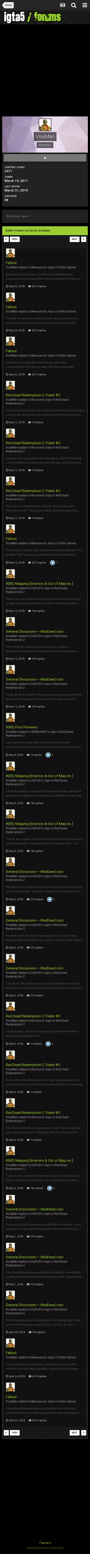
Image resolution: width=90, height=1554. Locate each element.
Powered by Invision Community (45, 1547)
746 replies (38, 610)
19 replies (37, 422)
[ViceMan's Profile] (45, 158)
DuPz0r (36, 588)
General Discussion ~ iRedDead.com (34, 631)
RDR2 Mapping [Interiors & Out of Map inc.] (39, 583)
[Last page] (83, 239)
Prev (15, 239)
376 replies (38, 658)
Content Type (18, 216)
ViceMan (12, 267)
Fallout (11, 263)
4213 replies (38, 286)
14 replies (36, 754)
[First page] (6, 239)
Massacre (38, 267)
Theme (44, 1543)
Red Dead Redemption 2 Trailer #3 (33, 395)
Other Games (67, 267)
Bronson (36, 399)
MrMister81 (39, 731)
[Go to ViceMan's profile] (10, 253)
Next (74, 239)
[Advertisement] (45, 71)
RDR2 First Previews (22, 727)
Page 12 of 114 (45, 239)
